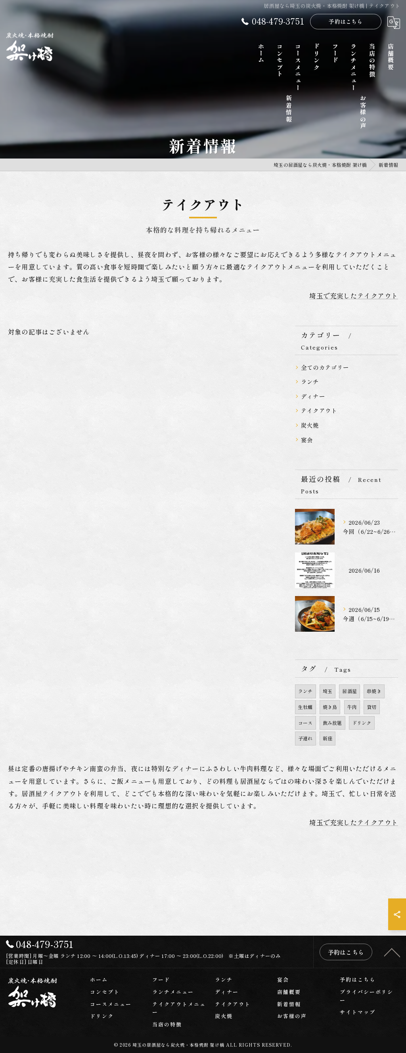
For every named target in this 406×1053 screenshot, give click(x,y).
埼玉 (327, 691)
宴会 (307, 440)
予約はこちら (345, 21)
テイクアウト (319, 410)
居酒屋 (349, 691)
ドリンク (362, 722)
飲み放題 (332, 722)
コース (305, 722)
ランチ (310, 381)
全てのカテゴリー (325, 367)
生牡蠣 (305, 706)
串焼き (374, 691)
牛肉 (352, 706)
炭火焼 (310, 425)
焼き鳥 (330, 706)
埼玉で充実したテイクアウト (353, 295)
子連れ (305, 738)
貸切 (371, 706)
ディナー (313, 396)
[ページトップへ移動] (392, 952)
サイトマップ (357, 1012)
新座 (327, 738)
